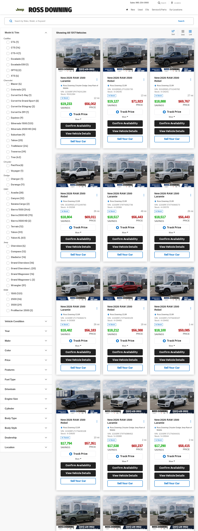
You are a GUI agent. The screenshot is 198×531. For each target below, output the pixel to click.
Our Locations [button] (175, 10)
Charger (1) (17, 179)
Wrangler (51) (18, 285)
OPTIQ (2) (16, 70)
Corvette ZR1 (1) (20, 112)
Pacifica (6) (17, 165)
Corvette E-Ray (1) (21, 95)
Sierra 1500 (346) (20, 210)
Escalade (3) (18, 59)
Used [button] (140, 10)
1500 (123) (16, 294)
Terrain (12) (17, 227)
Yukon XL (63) (18, 238)
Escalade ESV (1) (20, 65)
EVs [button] (147, 10)
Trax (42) (16, 157)
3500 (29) (16, 305)
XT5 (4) (15, 76)
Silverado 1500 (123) (22, 123)
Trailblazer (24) (19, 146)
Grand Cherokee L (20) (23, 269)
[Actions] (96, 79)
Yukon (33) (17, 232)
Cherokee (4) (18, 246)
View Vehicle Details (78, 133)
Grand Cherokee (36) (22, 263)
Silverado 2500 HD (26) (23, 129)
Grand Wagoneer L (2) (23, 280)
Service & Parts (159, 10)
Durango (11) (18, 185)
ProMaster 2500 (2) (22, 310)
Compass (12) (18, 252)
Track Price (80, 114)
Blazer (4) (16, 84)
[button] (127, 9)
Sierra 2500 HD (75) (22, 215)
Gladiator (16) (18, 257)
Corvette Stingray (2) (23, 107)
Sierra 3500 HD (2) (21, 221)
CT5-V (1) (16, 53)
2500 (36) (16, 299)
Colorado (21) (18, 90)
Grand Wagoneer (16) (22, 274)
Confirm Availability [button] (78, 126)
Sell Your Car (78, 141)
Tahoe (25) (17, 140)
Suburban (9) (18, 135)
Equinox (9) (17, 118)
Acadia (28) (17, 193)
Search (181, 21)
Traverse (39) (18, 152)
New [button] (133, 10)
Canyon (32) (17, 198)
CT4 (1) (15, 42)
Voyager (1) (17, 171)
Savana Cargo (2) (20, 204)
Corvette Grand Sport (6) (25, 101)
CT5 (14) (15, 48)
